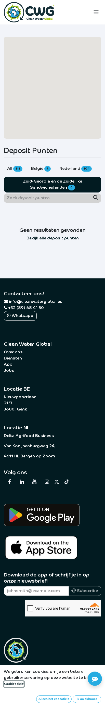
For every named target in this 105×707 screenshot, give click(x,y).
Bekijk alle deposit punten (53, 238)
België (40, 169)
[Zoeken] (95, 198)
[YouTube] (34, 482)
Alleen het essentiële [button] (53, 699)
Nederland (74, 169)
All (13, 169)
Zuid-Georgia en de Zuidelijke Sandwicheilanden (52, 184)
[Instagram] (46, 482)
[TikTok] (67, 482)
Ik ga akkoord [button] (87, 699)
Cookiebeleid (14, 684)
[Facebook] (9, 482)
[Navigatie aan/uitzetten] (96, 12)
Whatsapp (22, 316)
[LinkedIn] (22, 482)
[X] (56, 481)
